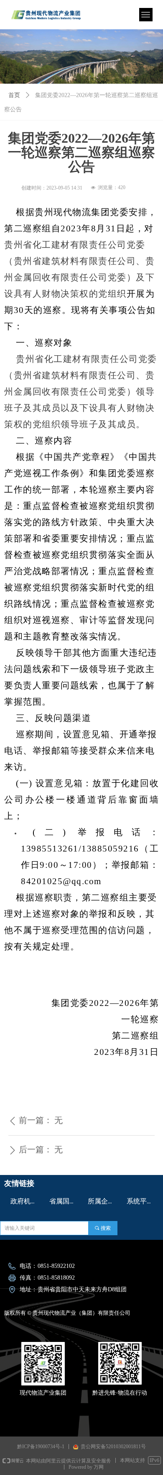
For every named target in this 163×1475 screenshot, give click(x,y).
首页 (14, 95)
